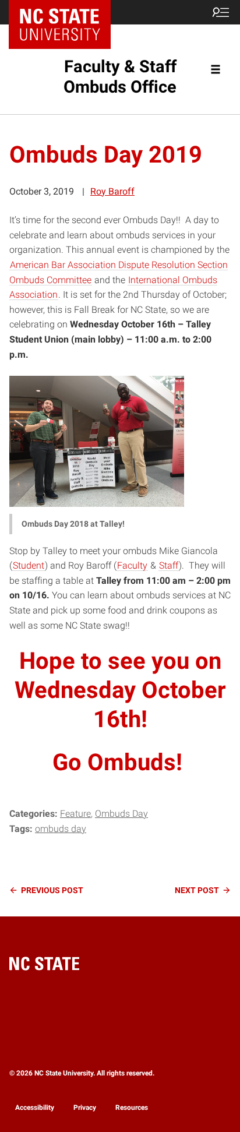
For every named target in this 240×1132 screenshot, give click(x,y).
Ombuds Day (121, 813)
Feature (75, 813)
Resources (131, 1107)
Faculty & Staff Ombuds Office (120, 77)
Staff (168, 565)
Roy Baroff (112, 191)
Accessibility (34, 1107)
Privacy (84, 1107)
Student (28, 565)
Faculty (132, 565)
